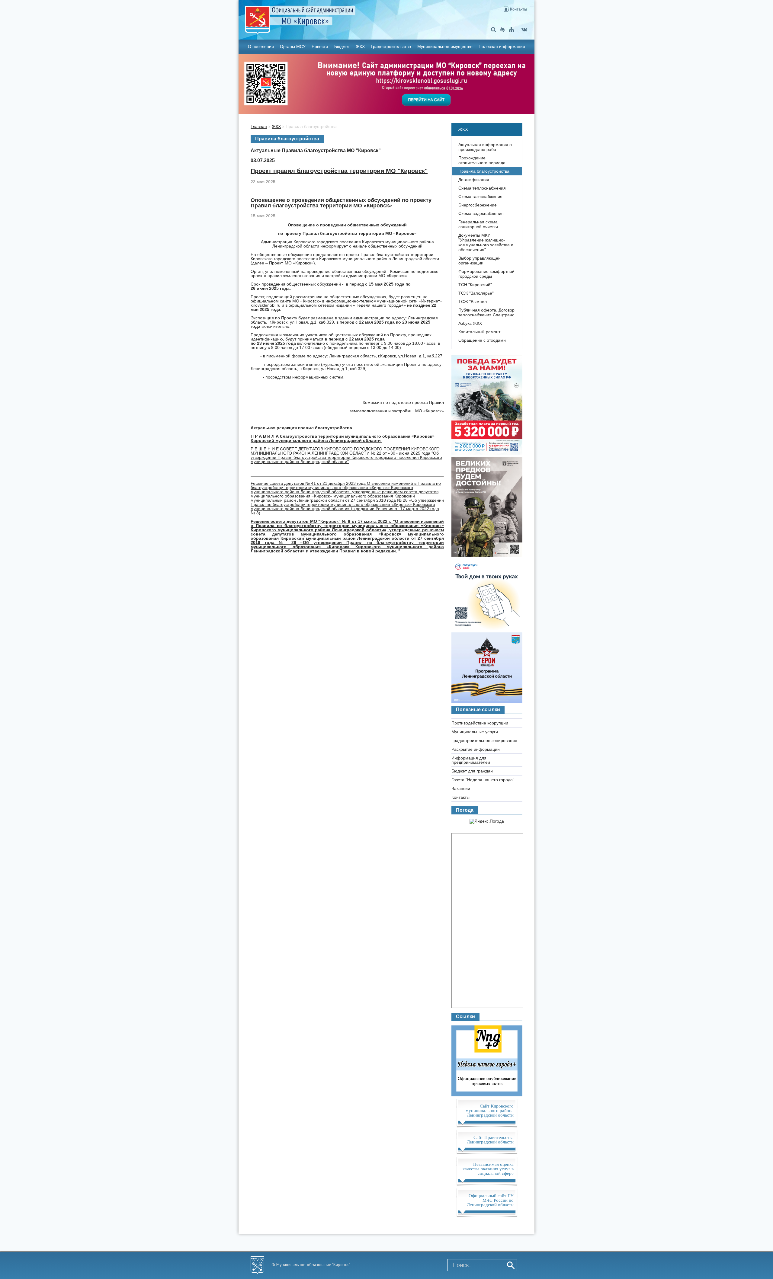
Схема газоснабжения (480, 196)
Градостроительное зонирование (484, 740)
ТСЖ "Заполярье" (476, 293)
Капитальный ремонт (479, 331)
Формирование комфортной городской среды (486, 274)
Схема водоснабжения (481, 213)
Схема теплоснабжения (482, 188)
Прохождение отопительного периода (481, 160)
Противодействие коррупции (479, 723)
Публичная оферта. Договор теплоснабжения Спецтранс (486, 312)
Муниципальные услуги (474, 731)
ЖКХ (360, 46)
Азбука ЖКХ (470, 323)
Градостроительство (391, 46)
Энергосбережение (477, 205)
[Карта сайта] (511, 29)
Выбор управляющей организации (479, 260)
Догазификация (473, 179)
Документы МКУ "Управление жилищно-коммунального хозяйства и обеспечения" (485, 242)
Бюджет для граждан (472, 771)
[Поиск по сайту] (493, 29)
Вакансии (460, 788)
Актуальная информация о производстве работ (485, 147)
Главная (259, 126)
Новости (320, 46)
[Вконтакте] (524, 29)
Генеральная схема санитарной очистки (478, 224)
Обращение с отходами (482, 340)
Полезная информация (502, 46)
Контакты (518, 9)
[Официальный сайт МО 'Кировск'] (337, 16)
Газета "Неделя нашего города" (482, 779)
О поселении (261, 46)
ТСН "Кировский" (475, 284)
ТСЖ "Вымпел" (473, 301)
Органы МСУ (293, 46)
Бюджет (342, 46)
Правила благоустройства (311, 126)
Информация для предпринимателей (470, 760)
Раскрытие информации (475, 749)
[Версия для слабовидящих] (502, 29)
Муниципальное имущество (445, 46)
